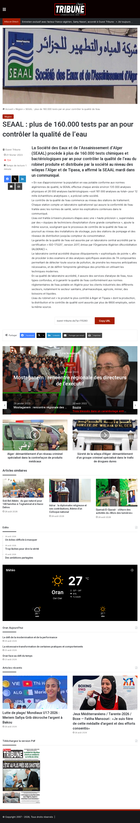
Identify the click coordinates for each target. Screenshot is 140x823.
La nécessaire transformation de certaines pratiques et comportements (43, 646)
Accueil (9, 109)
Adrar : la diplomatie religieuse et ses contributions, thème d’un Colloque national (68, 509)
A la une (70, 364)
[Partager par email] (11, 186)
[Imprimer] (18, 186)
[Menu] (4, 10)
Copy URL (104, 320)
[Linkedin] (22, 179)
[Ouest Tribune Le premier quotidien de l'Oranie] (70, 9)
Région (19, 109)
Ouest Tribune (12, 149)
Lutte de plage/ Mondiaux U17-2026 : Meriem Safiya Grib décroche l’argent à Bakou (32, 717)
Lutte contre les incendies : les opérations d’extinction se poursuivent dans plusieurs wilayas (71, 21)
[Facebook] (7, 179)
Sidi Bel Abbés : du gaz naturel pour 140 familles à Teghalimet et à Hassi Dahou (23, 504)
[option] (70, 380)
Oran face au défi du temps (17, 656)
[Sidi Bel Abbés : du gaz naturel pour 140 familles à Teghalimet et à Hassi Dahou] (23, 488)
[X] (15, 179)
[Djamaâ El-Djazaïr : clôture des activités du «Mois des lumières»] (116, 492)
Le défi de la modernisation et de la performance (30, 637)
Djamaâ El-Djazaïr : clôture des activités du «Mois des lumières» (114, 511)
